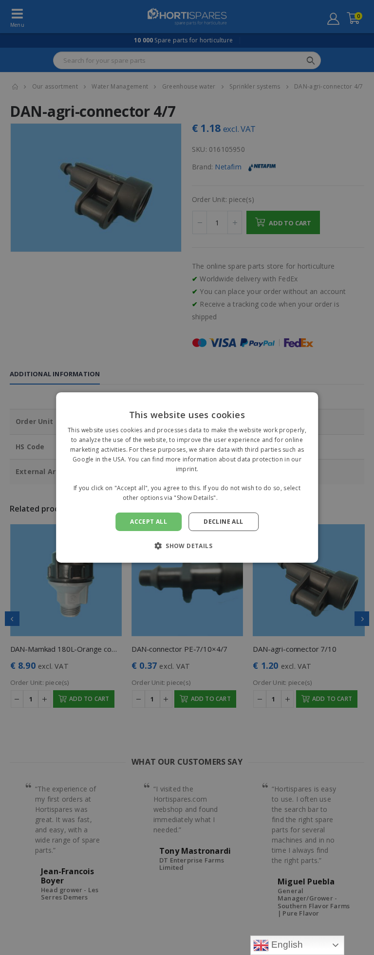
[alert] (187, 477)
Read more (235, 498)
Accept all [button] (148, 521)
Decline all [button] (223, 521)
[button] (187, 546)
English (286, 944)
